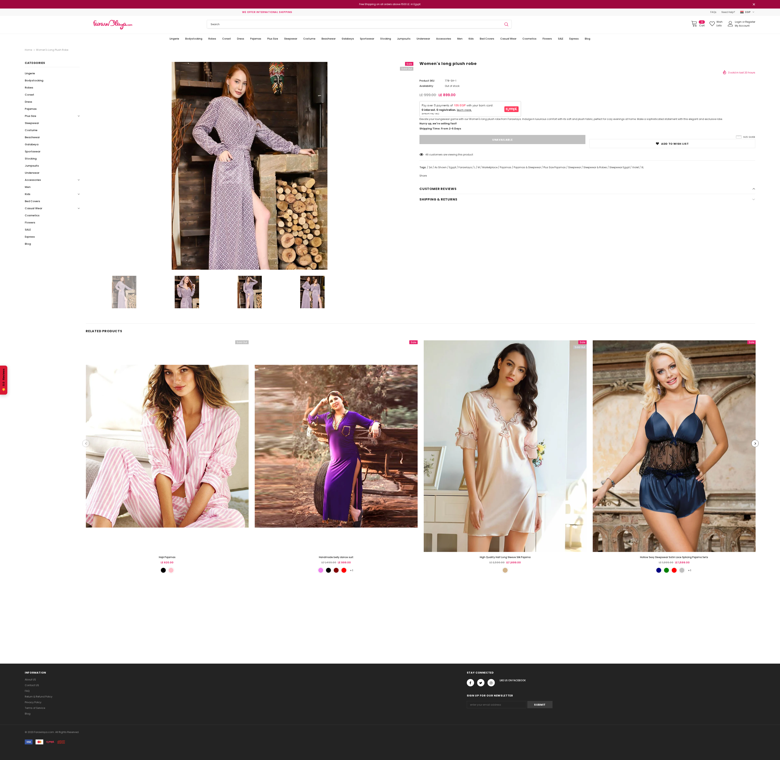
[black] (163, 570)
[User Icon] (730, 23)
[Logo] (113, 25)
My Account (742, 25)
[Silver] (682, 570)
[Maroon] (336, 570)
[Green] (666, 570)
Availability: (426, 86)
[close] (754, 5)
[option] (249, 166)
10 (426, 154)
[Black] (328, 570)
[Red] (344, 570)
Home (28, 50)
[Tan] (505, 570)
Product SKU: (427, 80)
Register (750, 22)
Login (738, 22)
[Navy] (659, 570)
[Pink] (171, 570)
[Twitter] (480, 682)
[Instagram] (491, 682)
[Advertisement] (122, 613)
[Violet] (321, 570)
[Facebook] (470, 682)
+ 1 (351, 570)
